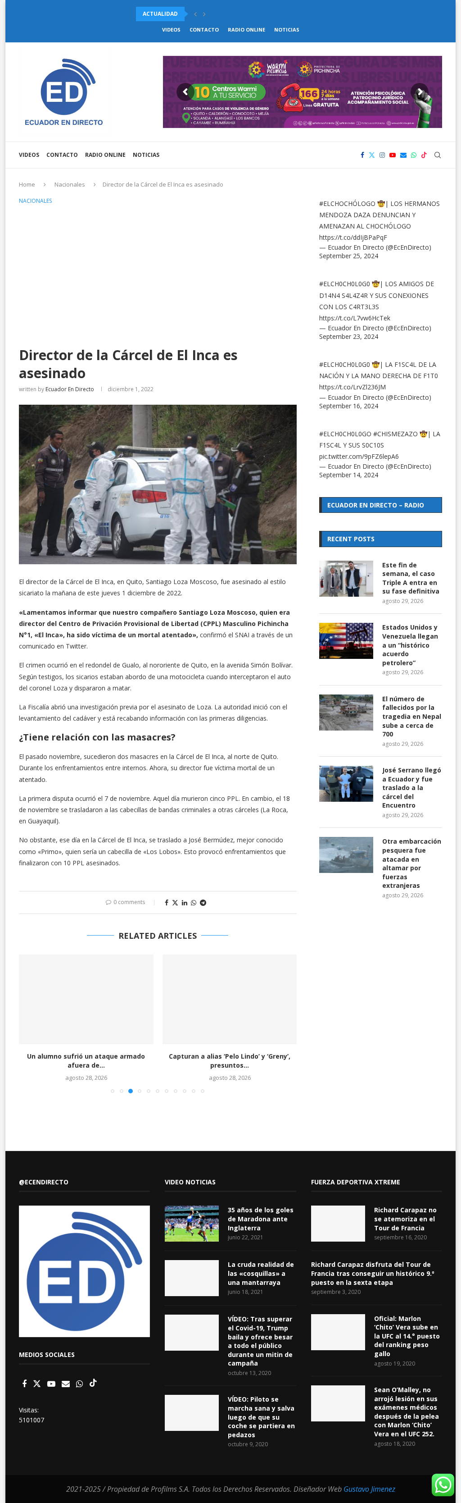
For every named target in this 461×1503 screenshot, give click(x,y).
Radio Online (246, 29)
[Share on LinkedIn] (184, 902)
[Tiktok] (424, 155)
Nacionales (69, 184)
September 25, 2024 (348, 255)
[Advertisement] (158, 274)
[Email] (403, 155)
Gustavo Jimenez (369, 1489)
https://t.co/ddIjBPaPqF (353, 237)
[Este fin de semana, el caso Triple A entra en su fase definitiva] (346, 579)
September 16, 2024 (348, 406)
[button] (195, 14)
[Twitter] (372, 155)
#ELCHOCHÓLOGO (347, 203)
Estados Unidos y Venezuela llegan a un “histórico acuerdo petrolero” (410, 645)
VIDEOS (171, 29)
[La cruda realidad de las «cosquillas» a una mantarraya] (192, 1278)
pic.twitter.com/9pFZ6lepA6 (359, 456)
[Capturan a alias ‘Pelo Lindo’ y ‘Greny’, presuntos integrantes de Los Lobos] (230, 999)
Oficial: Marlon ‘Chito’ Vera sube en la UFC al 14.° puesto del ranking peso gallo (407, 1336)
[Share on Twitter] (175, 902)
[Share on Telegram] (203, 902)
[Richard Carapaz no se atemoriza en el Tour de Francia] (338, 1224)
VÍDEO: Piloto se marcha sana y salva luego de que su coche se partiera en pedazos (261, 1417)
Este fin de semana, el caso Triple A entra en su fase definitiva (410, 578)
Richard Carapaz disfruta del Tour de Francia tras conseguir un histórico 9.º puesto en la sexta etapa (372, 1273)
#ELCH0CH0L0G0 (344, 283)
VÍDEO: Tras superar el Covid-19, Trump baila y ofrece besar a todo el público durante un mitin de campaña (260, 1341)
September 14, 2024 (348, 475)
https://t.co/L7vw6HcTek (354, 318)
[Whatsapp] (413, 155)
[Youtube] (392, 155)
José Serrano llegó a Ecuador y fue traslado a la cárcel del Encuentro (411, 787)
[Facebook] (362, 155)
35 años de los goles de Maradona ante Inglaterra (261, 1219)
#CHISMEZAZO (395, 433)
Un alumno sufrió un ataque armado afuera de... (86, 1060)
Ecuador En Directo (69, 389)
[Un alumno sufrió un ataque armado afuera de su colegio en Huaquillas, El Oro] (86, 999)
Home (27, 184)
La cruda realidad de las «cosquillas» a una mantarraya (261, 1273)
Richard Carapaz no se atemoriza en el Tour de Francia (405, 1219)
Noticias (286, 29)
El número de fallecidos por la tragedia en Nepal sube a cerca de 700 (411, 716)
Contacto (204, 29)
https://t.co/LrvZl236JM (352, 387)
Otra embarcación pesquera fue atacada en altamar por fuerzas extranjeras (411, 863)
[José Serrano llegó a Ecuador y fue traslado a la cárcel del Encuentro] (346, 784)
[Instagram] (382, 155)
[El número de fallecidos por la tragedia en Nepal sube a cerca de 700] (346, 712)
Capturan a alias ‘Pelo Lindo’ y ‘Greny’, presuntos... (229, 1060)
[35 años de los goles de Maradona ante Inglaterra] (192, 1224)
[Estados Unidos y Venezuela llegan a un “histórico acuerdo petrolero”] (346, 641)
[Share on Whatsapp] (193, 902)
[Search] (437, 155)
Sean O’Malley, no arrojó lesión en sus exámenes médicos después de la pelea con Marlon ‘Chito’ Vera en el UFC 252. (406, 1411)
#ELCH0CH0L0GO (345, 433)
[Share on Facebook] (166, 902)
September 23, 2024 (348, 336)
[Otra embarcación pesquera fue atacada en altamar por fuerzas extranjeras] (346, 855)
